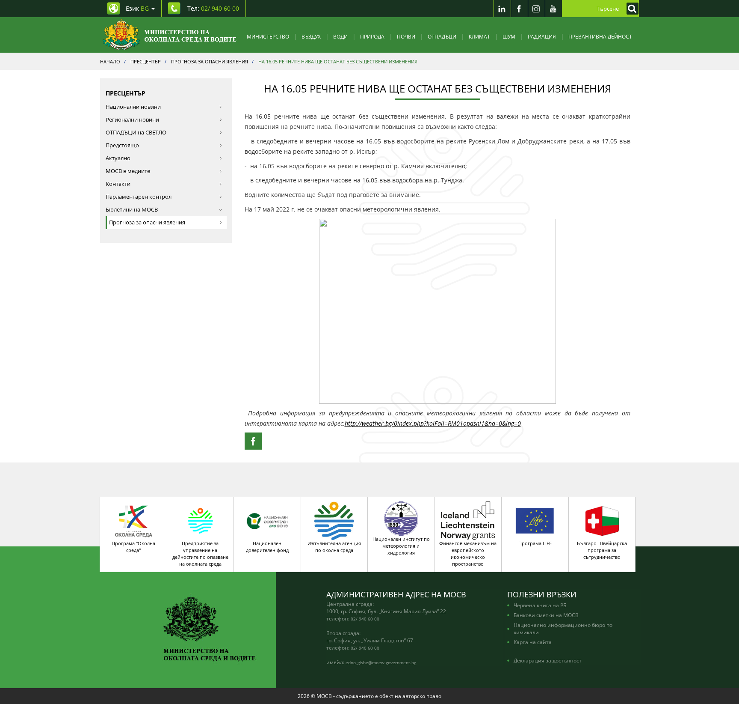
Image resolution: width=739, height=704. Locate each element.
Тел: (213, 8)
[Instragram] (536, 8)
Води (340, 36)
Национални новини (133, 106)
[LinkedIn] (502, 8)
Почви (406, 36)
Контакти (118, 184)
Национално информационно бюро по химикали (563, 628)
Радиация (542, 36)
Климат (479, 36)
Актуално (118, 158)
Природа (372, 36)
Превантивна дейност (600, 36)
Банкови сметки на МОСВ (546, 615)
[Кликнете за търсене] (630, 8)
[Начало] (169, 35)
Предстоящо (122, 145)
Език (137, 8)
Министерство (268, 36)
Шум (509, 36)
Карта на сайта (533, 641)
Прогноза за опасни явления (147, 222)
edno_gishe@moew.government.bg (381, 662)
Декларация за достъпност (548, 660)
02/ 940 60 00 (365, 619)
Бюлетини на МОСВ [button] (132, 209)
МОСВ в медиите (128, 171)
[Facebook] (519, 8)
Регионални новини (132, 119)
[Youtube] (553, 8)
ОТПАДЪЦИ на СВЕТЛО (136, 132)
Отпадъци (442, 36)
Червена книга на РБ (540, 605)
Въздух (311, 36)
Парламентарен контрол (138, 196)
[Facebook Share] (253, 441)
